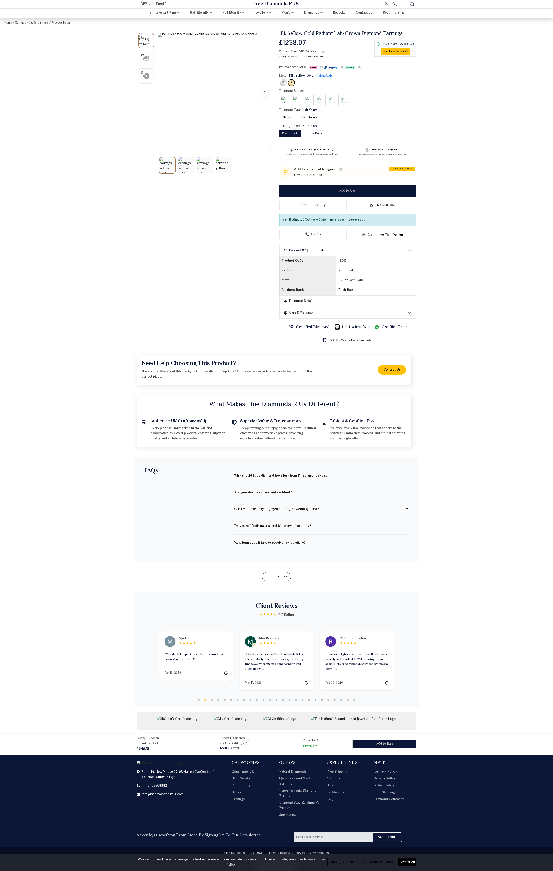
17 (302, 700)
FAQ (330, 799)
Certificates (335, 792)
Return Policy (384, 785)
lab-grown (309, 117)
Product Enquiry (313, 205)
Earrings (238, 799)
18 (283, 83)
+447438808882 (154, 786)
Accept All (407, 862)
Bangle (237, 792)
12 (270, 700)
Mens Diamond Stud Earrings (294, 781)
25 (354, 700)
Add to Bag (384, 744)
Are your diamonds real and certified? (263, 492)
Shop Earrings (276, 576)
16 (296, 700)
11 (263, 700)
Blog (330, 785)
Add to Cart (347, 190)
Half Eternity (241, 778)
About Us (333, 778)
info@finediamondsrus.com (163, 794)
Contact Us (391, 369)
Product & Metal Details (307, 250)
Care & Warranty (301, 312)
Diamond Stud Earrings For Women (300, 805)
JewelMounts (320, 852)
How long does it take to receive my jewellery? (269, 543)
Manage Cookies (342, 862)
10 (257, 700)
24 (348, 700)
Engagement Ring (245, 771)
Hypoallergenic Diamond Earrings (297, 793)
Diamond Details (301, 301)
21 (328, 700)
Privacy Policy (385, 778)
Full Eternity (241, 785)
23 (341, 700)
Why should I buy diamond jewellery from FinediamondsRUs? (280, 475)
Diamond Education (389, 799)
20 (322, 700)
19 (315, 700)
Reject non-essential (378, 862)
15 (289, 700)
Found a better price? (395, 51)
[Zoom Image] (215, 92)
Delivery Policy (385, 771)
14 (283, 700)
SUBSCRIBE (387, 837)
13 (276, 700)
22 (335, 700)
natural (287, 117)
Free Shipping (337, 771)
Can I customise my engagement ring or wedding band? (276, 509)
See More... (288, 815)
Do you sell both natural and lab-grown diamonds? (272, 526)
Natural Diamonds (293, 771)
